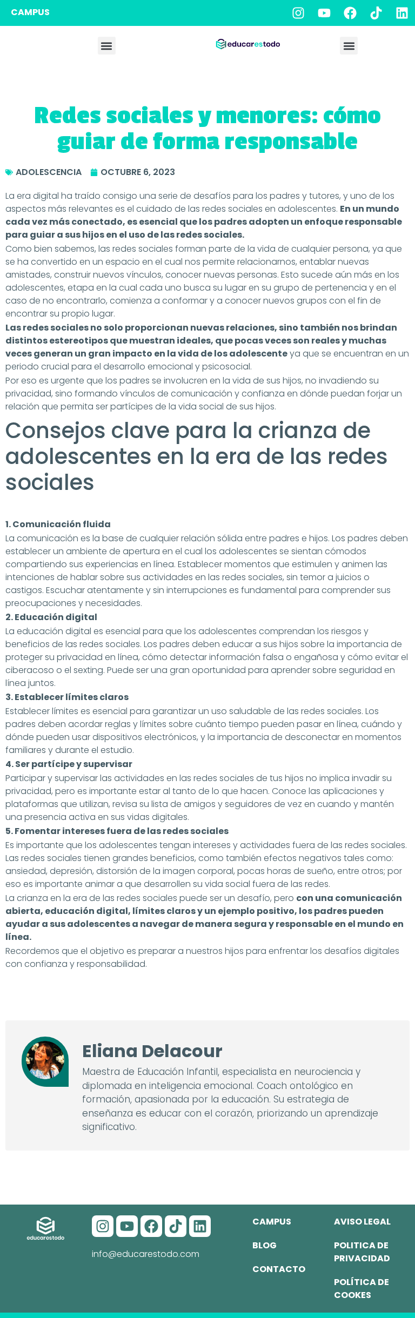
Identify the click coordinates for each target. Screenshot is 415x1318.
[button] (107, 46)
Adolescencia (49, 172)
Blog (264, 1245)
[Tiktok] (376, 13)
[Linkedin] (402, 13)
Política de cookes (361, 1288)
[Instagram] (298, 13)
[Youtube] (324, 13)
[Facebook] (350, 13)
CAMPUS (30, 12)
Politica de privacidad (362, 1252)
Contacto (278, 1269)
